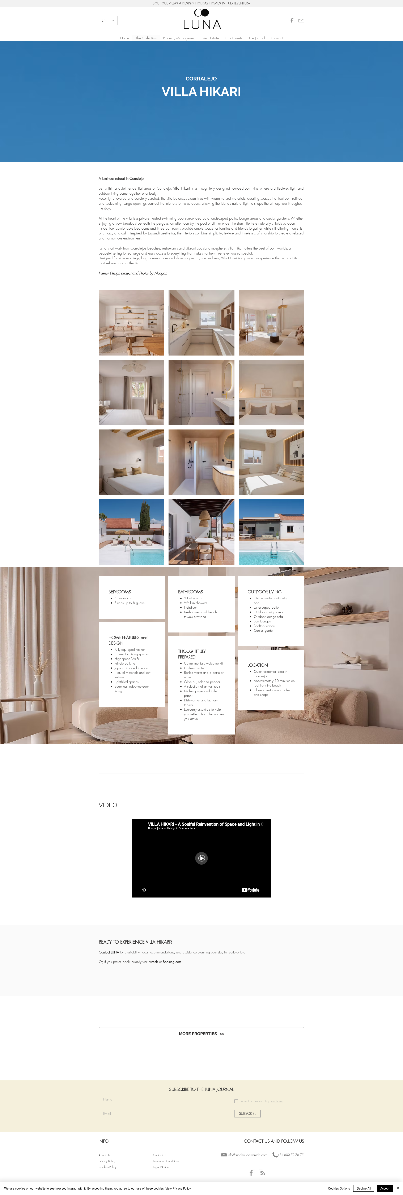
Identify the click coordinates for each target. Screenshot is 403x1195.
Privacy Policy (107, 1161)
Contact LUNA (109, 952)
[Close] (397, 1188)
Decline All (364, 1188)
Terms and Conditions (166, 1161)
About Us (104, 1155)
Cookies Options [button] (339, 1188)
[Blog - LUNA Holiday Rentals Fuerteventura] (262, 1173)
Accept (384, 1188)
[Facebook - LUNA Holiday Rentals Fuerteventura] (251, 1173)
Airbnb (153, 961)
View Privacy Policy (178, 1188)
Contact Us (159, 1155)
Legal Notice (161, 1167)
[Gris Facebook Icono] (292, 20)
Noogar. (160, 273)
